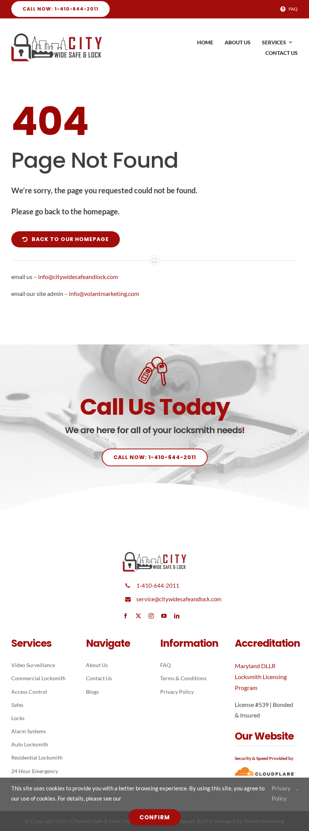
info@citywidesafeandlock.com (78, 276)
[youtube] (164, 616)
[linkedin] (176, 616)
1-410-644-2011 (157, 585)
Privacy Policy (281, 793)
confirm (154, 817)
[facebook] (125, 616)
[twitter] (138, 616)
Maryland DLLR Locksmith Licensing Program (261, 676)
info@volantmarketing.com (104, 293)
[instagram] (151, 616)
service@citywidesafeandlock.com (178, 599)
